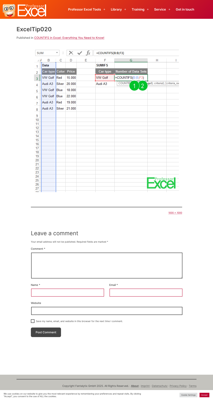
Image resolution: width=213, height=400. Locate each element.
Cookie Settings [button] (188, 395)
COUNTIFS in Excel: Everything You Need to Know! (69, 37)
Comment (38, 248)
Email (113, 284)
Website (36, 303)
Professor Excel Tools (84, 9)
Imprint (145, 385)
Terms (192, 385)
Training (138, 9)
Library (116, 9)
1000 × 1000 (175, 212)
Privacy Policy (178, 385)
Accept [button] (204, 395)
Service (160, 9)
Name (35, 284)
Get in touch (185, 9)
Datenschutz (160, 385)
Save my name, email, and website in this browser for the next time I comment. (79, 321)
